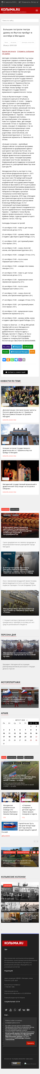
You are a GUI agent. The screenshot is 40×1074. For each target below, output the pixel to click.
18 (9, 737)
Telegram (17, 347)
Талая (30, 592)
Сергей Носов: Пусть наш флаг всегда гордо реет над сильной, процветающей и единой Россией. (19, 827)
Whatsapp (28, 347)
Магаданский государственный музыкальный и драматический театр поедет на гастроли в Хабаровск (20, 486)
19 (15, 737)
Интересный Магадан (20, 352)
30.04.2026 (7, 642)
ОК (33, 352)
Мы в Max (6, 347)
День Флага (26, 763)
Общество (19, 553)
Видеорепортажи (23, 852)
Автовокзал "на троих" (12, 895)
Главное (15, 592)
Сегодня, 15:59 (8, 763)
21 (25, 737)
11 (9, 733)
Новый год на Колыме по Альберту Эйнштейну (29, 909)
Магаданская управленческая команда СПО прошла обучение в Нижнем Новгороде (10, 809)
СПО (4, 817)
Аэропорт (28, 553)
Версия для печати (9, 51)
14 (25, 733)
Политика (20, 757)
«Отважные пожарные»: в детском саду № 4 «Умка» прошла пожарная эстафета (29, 809)
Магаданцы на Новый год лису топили (10, 909)
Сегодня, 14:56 (7, 800)
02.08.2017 (6, 478)
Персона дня (8, 634)
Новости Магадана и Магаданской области (14, 12)
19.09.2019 (6, 404)
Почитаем (7, 885)
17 (4, 737)
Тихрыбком (34, 642)
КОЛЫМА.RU (10, 9)
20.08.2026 (7, 515)
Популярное (5, 509)
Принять (30, 1043)
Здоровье (23, 592)
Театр (6, 42)
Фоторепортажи (10, 682)
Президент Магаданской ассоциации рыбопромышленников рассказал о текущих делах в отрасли (19, 666)
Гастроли (13, 42)
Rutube (5, 352)
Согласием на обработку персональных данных (18, 1035)
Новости (15, 515)
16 (36, 733)
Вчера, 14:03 (7, 553)
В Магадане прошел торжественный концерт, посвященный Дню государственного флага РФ (17, 699)
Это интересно (29, 757)
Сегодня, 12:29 (26, 800)
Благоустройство (9, 852)
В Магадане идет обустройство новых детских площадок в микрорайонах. (18, 862)
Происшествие (11, 757)
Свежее (4, 757)
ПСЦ (23, 817)
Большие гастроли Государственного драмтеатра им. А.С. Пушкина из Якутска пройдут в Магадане (17, 450)
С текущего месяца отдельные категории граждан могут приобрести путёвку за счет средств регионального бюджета (18, 622)
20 (20, 737)
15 (31, 733)
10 (4, 733)
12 (15, 733)
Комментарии (15, 509)
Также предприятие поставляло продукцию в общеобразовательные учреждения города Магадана (19, 544)
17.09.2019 (6, 442)
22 (31, 737)
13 (20, 733)
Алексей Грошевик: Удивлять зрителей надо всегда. (8, 919)
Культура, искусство (28, 42)
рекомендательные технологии (17, 1038)
